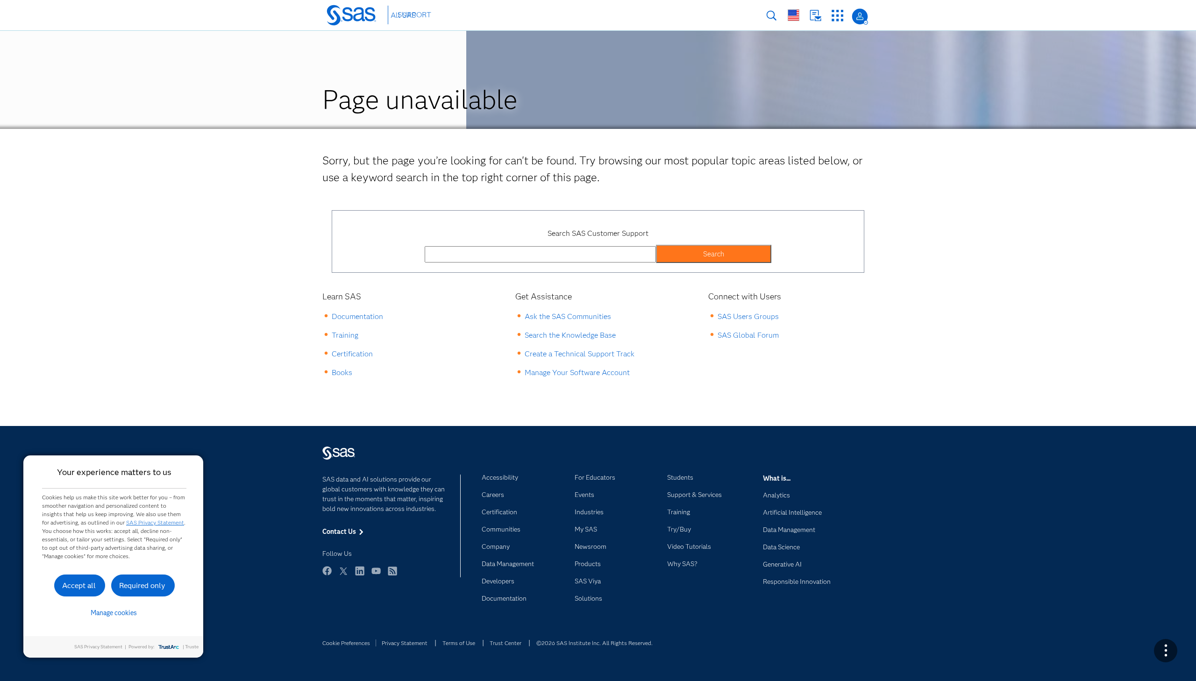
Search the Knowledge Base (570, 335)
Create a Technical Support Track (579, 353)
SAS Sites (837, 15)
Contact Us (815, 15)
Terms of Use (458, 642)
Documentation (357, 316)
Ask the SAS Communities (568, 316)
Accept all (79, 585)
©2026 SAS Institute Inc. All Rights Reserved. (594, 642)
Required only (142, 585)
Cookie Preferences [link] (346, 642)
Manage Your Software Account (577, 372)
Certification (352, 353)
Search (771, 15)
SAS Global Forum (748, 335)
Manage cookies (114, 613)
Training (345, 335)
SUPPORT (414, 14)
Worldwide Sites (793, 15)
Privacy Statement (404, 642)
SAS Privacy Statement (155, 522)
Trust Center (505, 642)
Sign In (860, 16)
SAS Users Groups (748, 316)
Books (342, 372)
